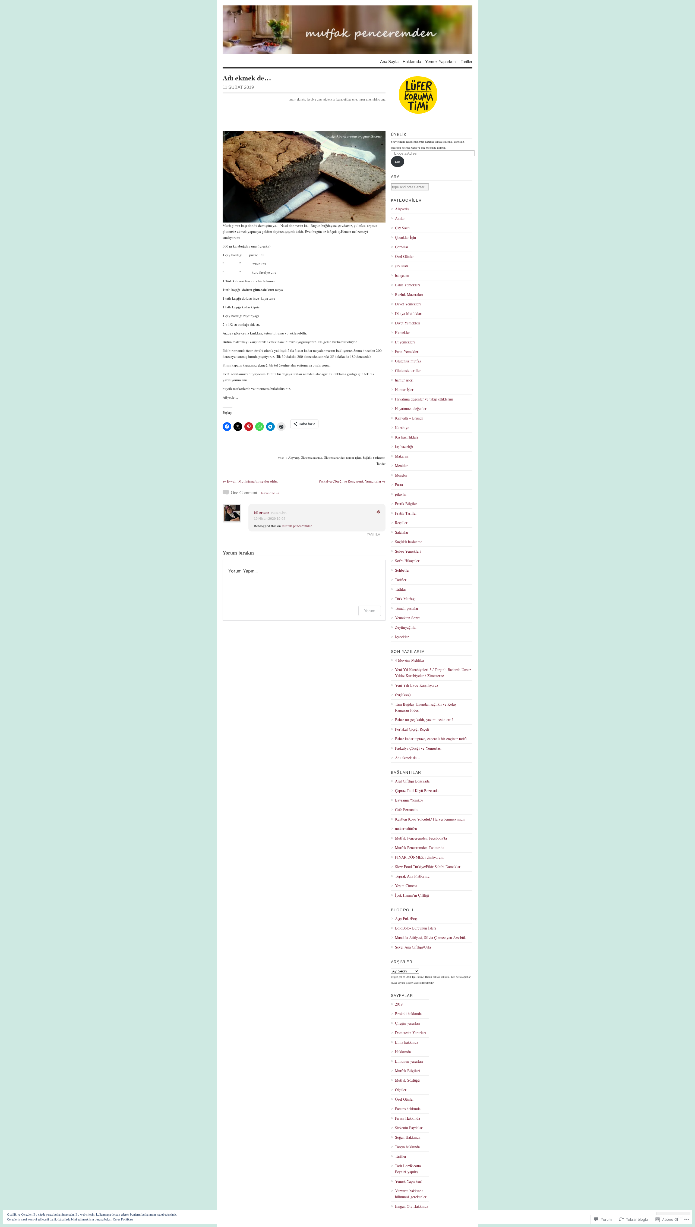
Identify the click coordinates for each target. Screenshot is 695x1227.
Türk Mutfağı (405, 598)
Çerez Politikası (123, 1219)
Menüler (401, 465)
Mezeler (401, 475)
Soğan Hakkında (407, 1137)
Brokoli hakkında (408, 1013)
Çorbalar (401, 246)
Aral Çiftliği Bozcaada (412, 781)
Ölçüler (400, 1089)
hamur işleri (353, 457)
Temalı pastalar (406, 608)
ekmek (301, 99)
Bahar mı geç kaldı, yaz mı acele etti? (424, 719)
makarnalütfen (406, 828)
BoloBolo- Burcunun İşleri (415, 928)
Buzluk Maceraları (409, 294)
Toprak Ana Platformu (412, 876)
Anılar (400, 218)
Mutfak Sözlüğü (407, 1080)
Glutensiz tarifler (334, 457)
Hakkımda (412, 61)
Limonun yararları (409, 1061)
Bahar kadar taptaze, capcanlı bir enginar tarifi (431, 738)
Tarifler (466, 61)
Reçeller (401, 522)
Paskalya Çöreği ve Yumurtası (418, 748)
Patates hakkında (408, 1108)
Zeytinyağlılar (406, 627)
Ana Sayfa (389, 61)
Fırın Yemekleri (407, 351)
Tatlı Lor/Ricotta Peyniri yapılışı (408, 1168)
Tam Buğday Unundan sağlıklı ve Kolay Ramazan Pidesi (426, 707)
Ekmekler (402, 332)
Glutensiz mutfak (311, 457)
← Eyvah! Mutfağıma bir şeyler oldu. (250, 481)
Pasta (399, 484)
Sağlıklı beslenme (374, 457)
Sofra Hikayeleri (408, 560)
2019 (399, 1004)
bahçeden (402, 275)
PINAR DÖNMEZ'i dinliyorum (419, 857)
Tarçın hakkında (407, 1146)
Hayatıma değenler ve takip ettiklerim (424, 399)
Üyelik (398, 134)
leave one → (270, 492)
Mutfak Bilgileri (407, 1070)
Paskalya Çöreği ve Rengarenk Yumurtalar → (352, 481)
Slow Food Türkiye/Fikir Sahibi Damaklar (427, 866)
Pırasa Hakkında (407, 1118)
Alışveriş (293, 457)
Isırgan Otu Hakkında (411, 1206)
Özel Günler (404, 256)
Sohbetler (402, 570)
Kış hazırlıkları (406, 437)
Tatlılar (400, 589)
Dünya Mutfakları (408, 313)
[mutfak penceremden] (347, 29)
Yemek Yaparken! (441, 61)
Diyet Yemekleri (407, 322)
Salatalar (401, 532)
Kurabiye (402, 427)
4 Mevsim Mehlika (409, 660)
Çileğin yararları (407, 1023)
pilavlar (401, 494)
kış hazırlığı (404, 446)
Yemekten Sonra (407, 617)
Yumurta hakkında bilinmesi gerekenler (411, 1193)
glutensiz (329, 99)
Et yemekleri (405, 342)
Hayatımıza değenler (411, 408)
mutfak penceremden (297, 525)
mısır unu (365, 99)
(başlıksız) (403, 694)
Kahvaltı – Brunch (409, 418)
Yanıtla (373, 534)
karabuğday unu (346, 99)
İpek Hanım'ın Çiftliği (412, 895)
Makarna (401, 456)
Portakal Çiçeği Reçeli (412, 729)
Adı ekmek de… (407, 757)
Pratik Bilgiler (406, 503)
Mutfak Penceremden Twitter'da (419, 847)
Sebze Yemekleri (408, 551)
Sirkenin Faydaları (409, 1127)
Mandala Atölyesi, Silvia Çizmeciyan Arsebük (430, 937)
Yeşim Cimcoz (406, 885)
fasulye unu (314, 99)
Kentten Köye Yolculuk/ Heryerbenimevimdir (430, 819)
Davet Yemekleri (408, 303)
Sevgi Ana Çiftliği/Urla (413, 947)
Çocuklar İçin (405, 237)
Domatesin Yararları (410, 1032)
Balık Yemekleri (407, 284)
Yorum (369, 610)
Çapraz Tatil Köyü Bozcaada (416, 790)
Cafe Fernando (406, 809)
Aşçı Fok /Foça (406, 918)
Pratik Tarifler (406, 513)
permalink (279, 513)
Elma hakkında (406, 1042)
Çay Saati (402, 227)
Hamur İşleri (405, 389)
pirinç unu (379, 99)
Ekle (397, 162)
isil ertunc (261, 512)
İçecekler (402, 636)
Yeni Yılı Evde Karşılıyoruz (416, 685)
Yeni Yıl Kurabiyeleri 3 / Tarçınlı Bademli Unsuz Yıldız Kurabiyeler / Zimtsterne (433, 672)
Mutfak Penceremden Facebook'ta (421, 838)
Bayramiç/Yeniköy (409, 800)
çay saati (401, 265)
